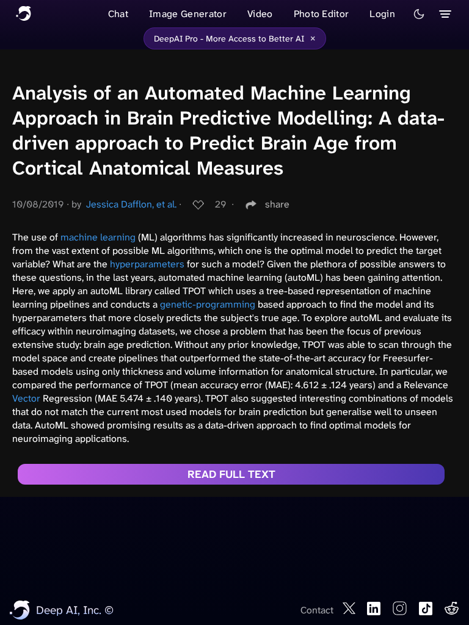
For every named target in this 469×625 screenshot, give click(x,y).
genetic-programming (207, 304)
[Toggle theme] (419, 14)
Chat (118, 13)
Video (260, 13)
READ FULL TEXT (231, 474)
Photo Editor (321, 13)
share (277, 204)
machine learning (98, 237)
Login (382, 13)
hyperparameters (147, 264)
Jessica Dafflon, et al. (131, 204)
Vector (26, 398)
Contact (316, 610)
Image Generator (188, 13)
